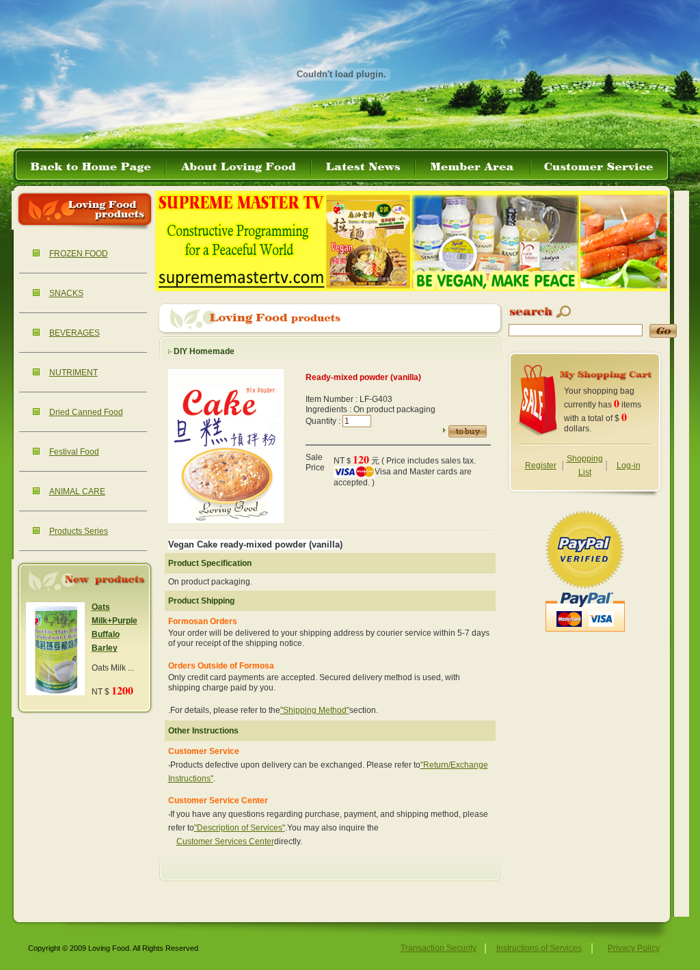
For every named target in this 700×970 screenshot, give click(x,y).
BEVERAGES (74, 333)
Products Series (78, 531)
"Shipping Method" (314, 710)
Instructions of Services (539, 948)
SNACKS (66, 293)
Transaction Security (438, 948)
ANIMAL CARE (77, 491)
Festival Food (74, 452)
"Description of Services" (239, 828)
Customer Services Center (225, 841)
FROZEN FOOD (78, 253)
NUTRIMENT (73, 372)
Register (540, 465)
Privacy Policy (634, 948)
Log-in (629, 465)
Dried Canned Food (86, 412)
